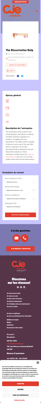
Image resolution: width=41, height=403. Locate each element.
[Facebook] (18, 287)
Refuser (20, 389)
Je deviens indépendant (14, 301)
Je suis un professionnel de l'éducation (19, 316)
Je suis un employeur (13, 313)
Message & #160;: (11, 203)
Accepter (20, 384)
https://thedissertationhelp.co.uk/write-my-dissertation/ (21, 58)
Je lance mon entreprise (14, 298)
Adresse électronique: (12, 187)
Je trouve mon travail (13, 293)
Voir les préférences (20, 395)
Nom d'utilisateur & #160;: (13, 178)
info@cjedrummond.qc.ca (15, 343)
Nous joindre (11, 337)
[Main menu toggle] (36, 11)
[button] (38, 363)
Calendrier (10, 325)
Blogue (9, 322)
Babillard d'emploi (13, 320)
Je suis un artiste (12, 306)
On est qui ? (10, 334)
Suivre (11, 71)
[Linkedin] (24, 287)
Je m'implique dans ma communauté (18, 304)
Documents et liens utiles (15, 327)
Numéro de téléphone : (12, 195)
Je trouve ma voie (12, 296)
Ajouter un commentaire (17, 65)
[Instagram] (21, 287)
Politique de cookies (19, 400)
